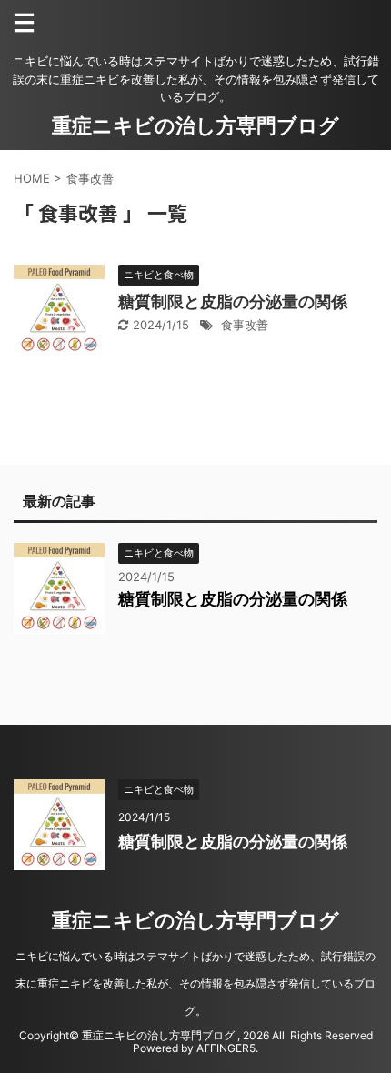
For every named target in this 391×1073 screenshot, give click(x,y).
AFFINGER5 (226, 1048)
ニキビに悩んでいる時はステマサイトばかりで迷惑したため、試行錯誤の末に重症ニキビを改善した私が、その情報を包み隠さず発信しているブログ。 (195, 983)
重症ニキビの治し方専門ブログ (195, 125)
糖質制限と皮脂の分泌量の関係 (232, 301)
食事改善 (244, 324)
